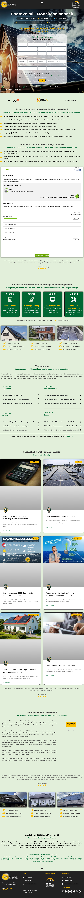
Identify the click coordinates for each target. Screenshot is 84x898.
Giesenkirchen (71, 856)
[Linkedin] (71, 891)
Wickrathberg (45, 861)
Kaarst (16, 844)
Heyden (52, 858)
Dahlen (38, 856)
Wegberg (58, 847)
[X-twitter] (74, 891)
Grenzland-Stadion (5, 858)
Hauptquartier (42, 858)
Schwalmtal (61, 845)
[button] (42, 3)
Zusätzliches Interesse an (24, 71)
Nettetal (6, 845)
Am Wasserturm (7, 856)
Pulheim (37, 845)
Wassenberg (51, 847)
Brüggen (17, 842)
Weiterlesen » (6, 530)
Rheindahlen (22, 859)
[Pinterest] (69, 891)
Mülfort (75, 858)
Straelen (73, 845)
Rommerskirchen (52, 845)
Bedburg (4, 842)
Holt (61, 858)
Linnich (57, 844)
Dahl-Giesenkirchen (45, 856)
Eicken (59, 856)
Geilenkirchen (55, 842)
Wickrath (39, 861)
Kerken (36, 844)
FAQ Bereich (69, 436)
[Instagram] (66, 891)
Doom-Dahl (53, 856)
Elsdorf (37, 842)
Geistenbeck (64, 856)
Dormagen (24, 842)
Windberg (51, 861)
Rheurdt (43, 845)
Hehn (48, 858)
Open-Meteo (42, 20)
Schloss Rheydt (45, 859)
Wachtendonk (35, 847)
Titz (78, 845)
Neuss (22, 845)
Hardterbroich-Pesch (19, 858)
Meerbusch (63, 844)
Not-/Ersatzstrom (29, 73)
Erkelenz (42, 842)
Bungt (34, 856)
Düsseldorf (31, 842)
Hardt (12, 858)
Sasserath (33, 859)
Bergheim (11, 842)
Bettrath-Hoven (16, 856)
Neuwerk (80, 858)
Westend (34, 861)
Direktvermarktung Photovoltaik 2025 (60, 516)
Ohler (9, 859)
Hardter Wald (28, 858)
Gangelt (48, 842)
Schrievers (61, 859)
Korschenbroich (43, 844)
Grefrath (63, 842)
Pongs (17, 859)
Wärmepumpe (38, 73)
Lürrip (71, 858)
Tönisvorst (22, 847)
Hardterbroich (35, 858)
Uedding (66, 859)
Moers (80, 844)
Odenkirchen (4, 859)
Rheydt (28, 859)
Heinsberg (78, 842)
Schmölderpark (54, 859)
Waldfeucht (43, 847)
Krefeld (51, 844)
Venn (71, 859)
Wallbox (21, 73)
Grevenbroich (70, 842)
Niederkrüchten (29, 845)
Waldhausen (76, 859)
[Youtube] (77, 891)
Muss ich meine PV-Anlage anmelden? (61, 665)
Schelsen (39, 859)
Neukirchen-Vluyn (15, 845)
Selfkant (67, 845)
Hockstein (57, 858)
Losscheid (66, 858)
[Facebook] (63, 891)
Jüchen (11, 844)
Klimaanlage (46, 73)
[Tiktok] (80, 891)
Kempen (31, 844)
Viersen (28, 847)
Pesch (13, 859)
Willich (64, 847)
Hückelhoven (4, 844)
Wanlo (81, 859)
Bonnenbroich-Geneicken (26, 856)
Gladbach (78, 856)
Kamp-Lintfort (23, 844)
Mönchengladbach (20, 374)
